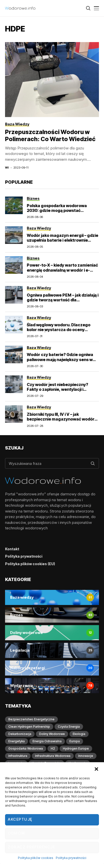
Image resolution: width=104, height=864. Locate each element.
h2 (53, 748)
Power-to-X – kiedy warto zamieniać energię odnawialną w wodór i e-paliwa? (62, 270)
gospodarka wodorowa (25, 748)
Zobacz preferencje (31, 847)
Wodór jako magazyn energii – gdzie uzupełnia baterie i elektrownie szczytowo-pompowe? (62, 240)
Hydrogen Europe (76, 748)
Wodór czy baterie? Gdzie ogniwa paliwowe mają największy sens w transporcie (60, 359)
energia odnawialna (47, 741)
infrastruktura (17, 756)
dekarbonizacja (19, 734)
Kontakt (12, 549)
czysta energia (69, 726)
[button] (96, 768)
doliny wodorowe (52, 734)
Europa (74, 741)
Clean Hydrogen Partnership (29, 726)
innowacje (85, 756)
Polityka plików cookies (35, 858)
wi (7, 167)
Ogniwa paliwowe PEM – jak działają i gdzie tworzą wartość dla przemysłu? (62, 300)
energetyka (16, 741)
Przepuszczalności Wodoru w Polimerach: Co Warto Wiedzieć (50, 136)
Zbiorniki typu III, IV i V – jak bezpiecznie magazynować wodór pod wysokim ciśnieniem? (60, 419)
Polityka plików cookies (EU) (30, 564)
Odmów (16, 833)
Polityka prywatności (71, 858)
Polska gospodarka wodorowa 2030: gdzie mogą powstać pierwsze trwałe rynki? (57, 210)
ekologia (79, 734)
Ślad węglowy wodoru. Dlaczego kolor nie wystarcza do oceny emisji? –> (58, 329)
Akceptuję (20, 819)
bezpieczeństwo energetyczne (31, 719)
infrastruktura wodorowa (52, 756)
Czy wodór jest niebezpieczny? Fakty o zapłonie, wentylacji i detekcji (57, 389)
